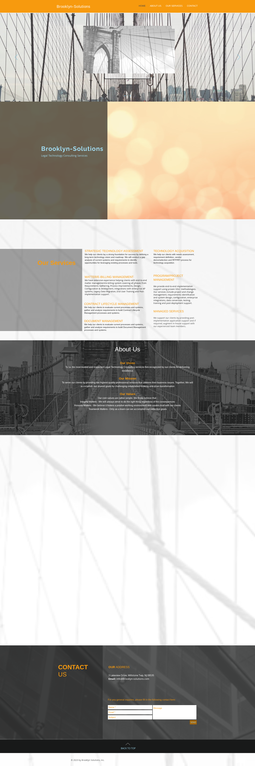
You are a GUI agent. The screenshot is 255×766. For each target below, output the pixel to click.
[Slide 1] (124, 95)
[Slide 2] (127, 95)
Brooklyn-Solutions (73, 6)
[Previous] (16, 57)
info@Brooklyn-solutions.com (132, 678)
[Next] (238, 57)
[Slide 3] (130, 95)
